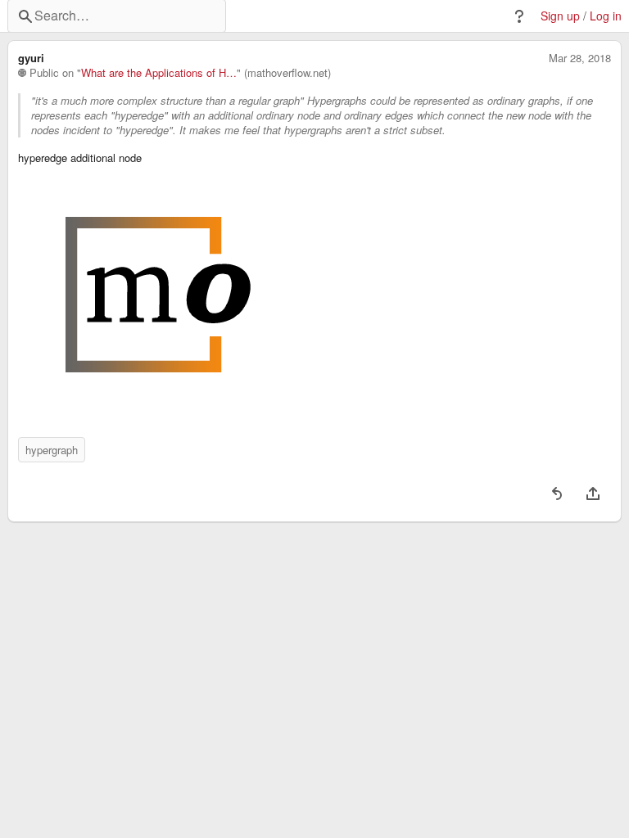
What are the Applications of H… (159, 72)
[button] (519, 16)
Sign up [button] (560, 16)
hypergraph (51, 449)
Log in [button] (606, 16)
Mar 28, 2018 (580, 58)
